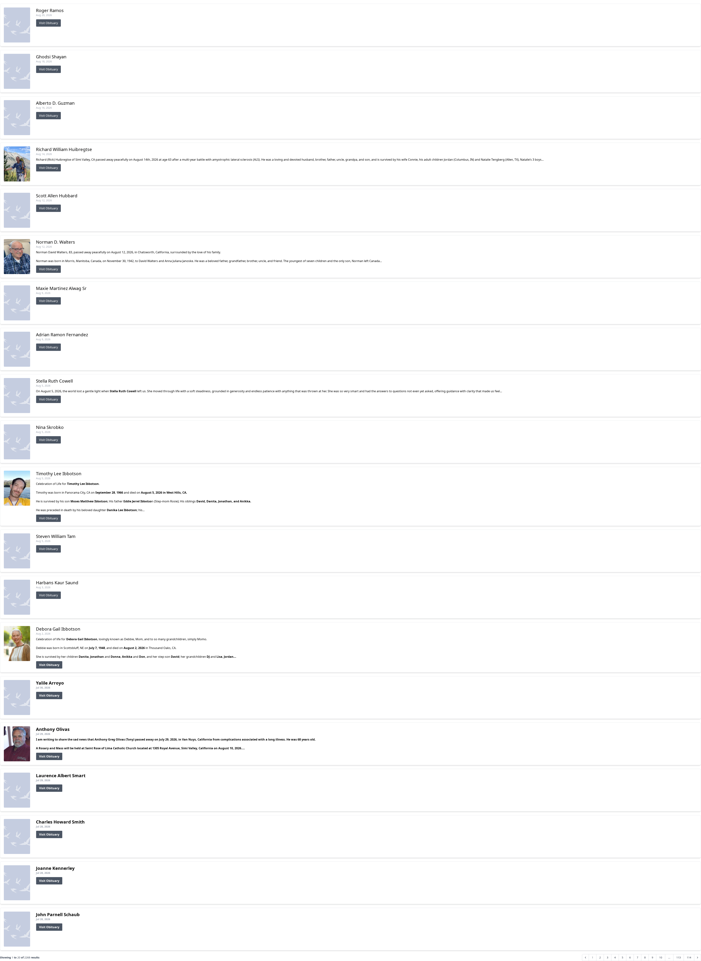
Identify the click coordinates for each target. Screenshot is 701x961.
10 (660, 957)
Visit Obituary (48, 23)
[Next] (697, 957)
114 (689, 957)
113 (678, 957)
